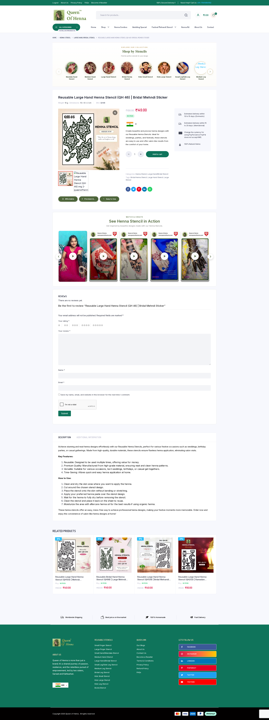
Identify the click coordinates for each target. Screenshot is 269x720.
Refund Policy (143, 668)
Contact (210, 27)
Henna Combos (120, 27)
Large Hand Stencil (155, 177)
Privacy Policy (76, 3)
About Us (64, 3)
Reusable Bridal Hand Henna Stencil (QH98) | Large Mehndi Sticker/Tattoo (111, 578)
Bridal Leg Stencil (102, 672)
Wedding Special (139, 27)
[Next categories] (210, 71)
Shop (103, 27)
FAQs (87, 3)
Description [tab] (64, 437)
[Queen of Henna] (70, 15)
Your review (64, 331)
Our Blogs (141, 645)
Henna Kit (185, 27)
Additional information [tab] (88, 437)
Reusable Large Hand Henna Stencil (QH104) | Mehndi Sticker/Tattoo (69, 578)
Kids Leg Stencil (101, 684)
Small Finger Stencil (103, 645)
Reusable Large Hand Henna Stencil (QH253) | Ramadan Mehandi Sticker (192, 578)
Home (93, 27)
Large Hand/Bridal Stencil (84, 38)
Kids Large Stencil (102, 680)
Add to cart (157, 154)
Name (61, 370)
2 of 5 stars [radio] (66, 325)
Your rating (63, 321)
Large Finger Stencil (103, 649)
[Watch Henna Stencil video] (73, 256)
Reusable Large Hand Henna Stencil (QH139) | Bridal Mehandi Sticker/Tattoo (153, 578)
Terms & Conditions (145, 661)
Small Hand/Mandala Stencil (107, 653)
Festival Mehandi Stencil (162, 27)
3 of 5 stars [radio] (75, 325)
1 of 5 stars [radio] (60, 325)
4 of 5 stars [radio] (86, 325)
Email (61, 382)
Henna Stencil (65, 38)
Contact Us (141, 653)
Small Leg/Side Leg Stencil (106, 665)
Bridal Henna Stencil (139, 177)
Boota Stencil (100, 688)
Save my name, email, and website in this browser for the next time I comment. (95, 395)
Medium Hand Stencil (104, 657)
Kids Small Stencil (102, 676)
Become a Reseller (99, 3)
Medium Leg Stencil (103, 668)
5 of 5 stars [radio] (98, 325)
